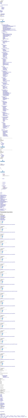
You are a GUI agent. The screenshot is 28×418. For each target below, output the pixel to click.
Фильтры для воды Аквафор (3, 195)
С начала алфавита (2, 215)
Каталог (1, 394)
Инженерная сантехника (3, 197)
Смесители (1, 203)
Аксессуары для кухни (3, 202)
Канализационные (2, 210)
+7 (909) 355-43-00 (2, 14)
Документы (3, 8)
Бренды (1, 395)
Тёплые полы (1, 206)
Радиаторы (1, 198)
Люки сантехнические (4, 375)
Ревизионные (1, 209)
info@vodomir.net (2, 16)
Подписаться (2, 392)
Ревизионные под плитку (6, 377)
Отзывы (1, 398)
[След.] (0, 371)
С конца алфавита (2, 216)
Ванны (1, 207)
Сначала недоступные (2, 219)
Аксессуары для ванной (3, 205)
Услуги (1, 396)
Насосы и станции (2, 200)
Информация (1, 400)
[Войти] (0, 166)
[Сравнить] (1, 222)
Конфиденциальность (2, 414)
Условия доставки (2, 403)
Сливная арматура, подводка (3, 199)
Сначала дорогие (2, 218)
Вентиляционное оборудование (4, 201)
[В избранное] (1, 221)
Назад (4, 174)
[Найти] (0, 141)
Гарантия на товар (2, 404)
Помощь (1, 401)
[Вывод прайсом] (1, 220)
